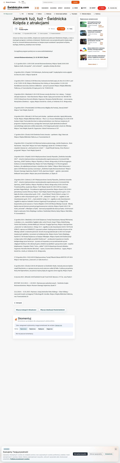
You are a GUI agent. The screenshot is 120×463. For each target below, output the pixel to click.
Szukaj (75, 2)
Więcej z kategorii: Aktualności (26, 310)
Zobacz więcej (93, 64)
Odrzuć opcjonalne (96, 454)
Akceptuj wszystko (80, 454)
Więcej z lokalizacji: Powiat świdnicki (52, 310)
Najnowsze (23, 329)
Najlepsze (41, 329)
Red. (19, 33)
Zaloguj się (58, 325)
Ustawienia (108, 454)
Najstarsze (32, 329)
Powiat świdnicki (55, 33)
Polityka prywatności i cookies (19, 459)
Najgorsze (50, 329)
